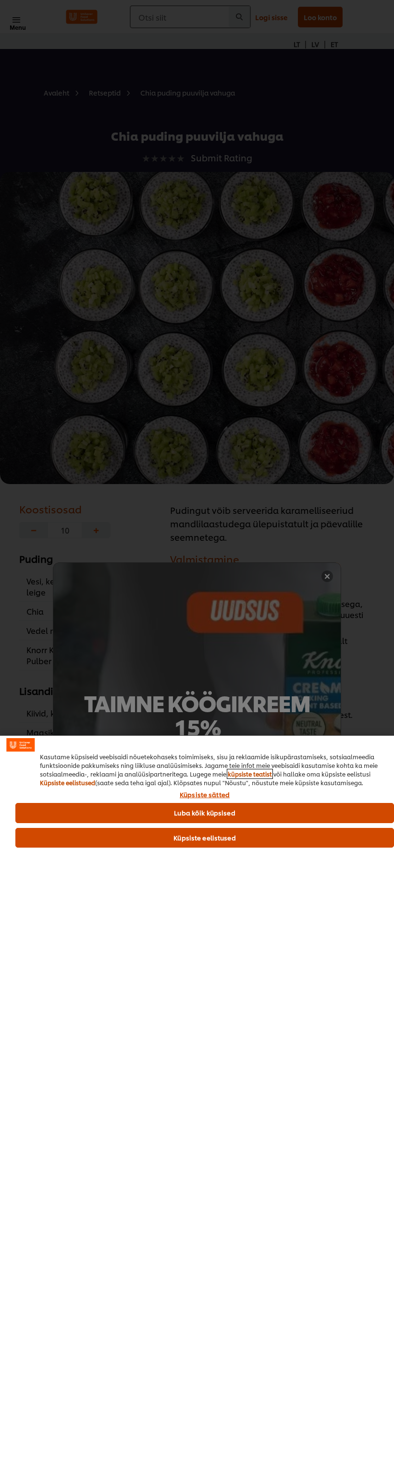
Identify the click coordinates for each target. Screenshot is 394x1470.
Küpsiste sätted (205, 795)
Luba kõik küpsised (204, 812)
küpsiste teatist (250, 774)
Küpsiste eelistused (67, 782)
